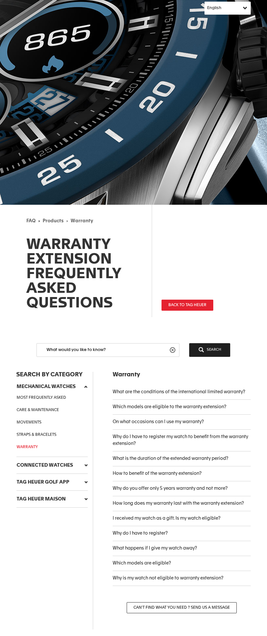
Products (53, 221)
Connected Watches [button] (45, 465)
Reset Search (173, 349)
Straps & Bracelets (36, 435)
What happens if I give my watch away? (155, 548)
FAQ (30, 221)
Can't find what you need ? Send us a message (182, 608)
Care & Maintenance (38, 410)
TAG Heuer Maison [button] (41, 499)
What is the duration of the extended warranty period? (170, 458)
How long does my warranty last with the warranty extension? (178, 503)
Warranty (82, 221)
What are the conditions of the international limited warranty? (179, 392)
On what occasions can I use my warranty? (158, 422)
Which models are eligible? (142, 563)
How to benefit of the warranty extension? (157, 473)
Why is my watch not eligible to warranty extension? (168, 578)
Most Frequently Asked (41, 398)
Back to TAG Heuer (187, 305)
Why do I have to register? (140, 533)
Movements (29, 422)
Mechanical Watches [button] (46, 386)
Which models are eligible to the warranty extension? (169, 407)
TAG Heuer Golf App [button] (43, 482)
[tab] (52, 387)
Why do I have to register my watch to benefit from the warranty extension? (180, 440)
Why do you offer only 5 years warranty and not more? (170, 488)
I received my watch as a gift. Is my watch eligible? (166, 518)
